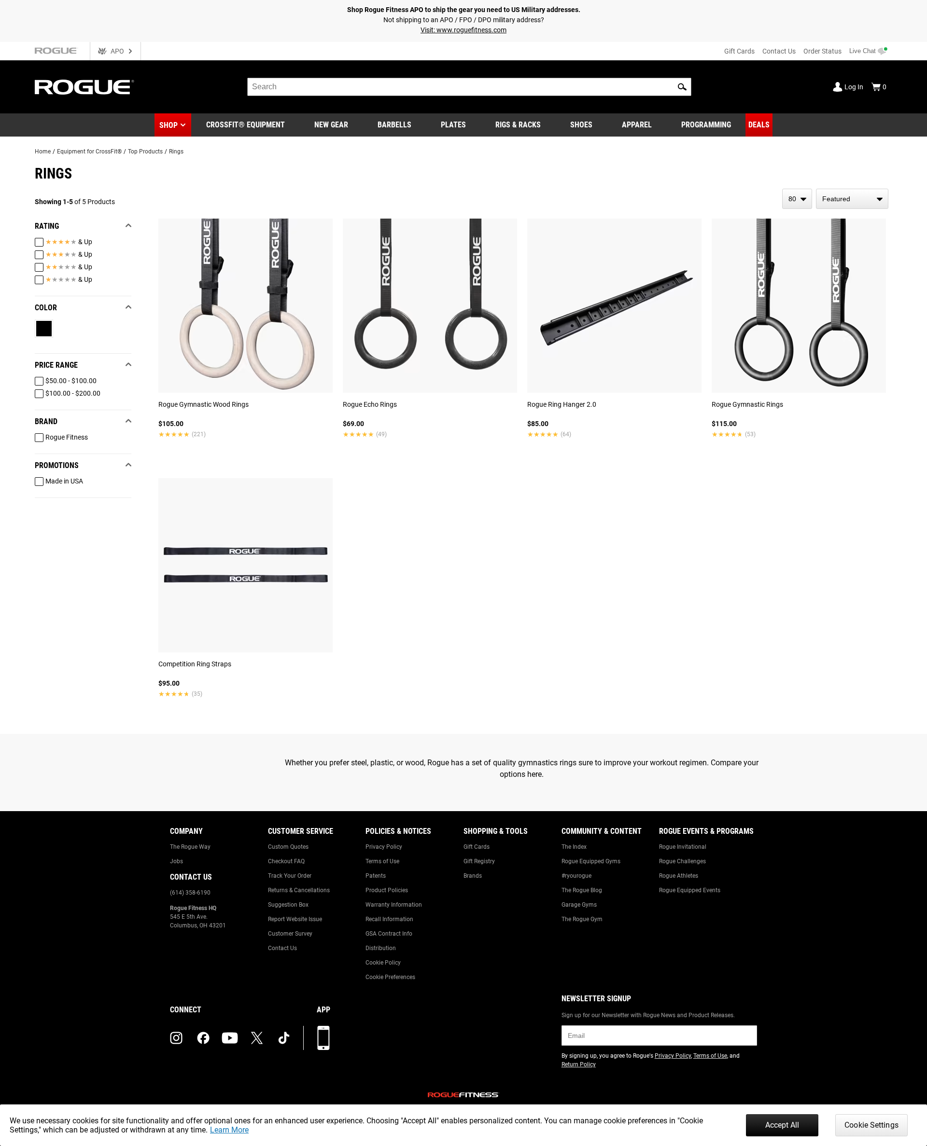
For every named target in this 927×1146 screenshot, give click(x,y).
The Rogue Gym (582, 919)
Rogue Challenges (682, 861)
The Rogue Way (190, 846)
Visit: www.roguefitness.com (463, 30)
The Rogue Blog (582, 890)
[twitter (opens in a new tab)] (257, 1038)
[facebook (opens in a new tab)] (203, 1038)
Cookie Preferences (390, 977)
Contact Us (779, 51)
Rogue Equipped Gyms (591, 861)
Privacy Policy (383, 846)
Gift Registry (479, 861)
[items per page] (797, 199)
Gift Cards (739, 51)
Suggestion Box (288, 904)
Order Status (822, 51)
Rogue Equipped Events (689, 890)
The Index (574, 846)
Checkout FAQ (286, 861)
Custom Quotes (288, 846)
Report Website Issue (295, 919)
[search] (469, 87)
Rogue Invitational (682, 846)
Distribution (380, 948)
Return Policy (579, 1064)
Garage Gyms (579, 904)
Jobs (176, 861)
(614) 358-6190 (190, 892)
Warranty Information (393, 904)
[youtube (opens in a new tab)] (230, 1038)
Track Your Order (289, 875)
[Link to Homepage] (84, 87)
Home (43, 151)
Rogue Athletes (678, 875)
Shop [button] (168, 125)
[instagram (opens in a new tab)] (176, 1038)
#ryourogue (576, 875)
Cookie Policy (383, 962)
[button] (682, 87)
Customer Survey (290, 933)
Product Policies (386, 890)
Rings (176, 151)
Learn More (229, 1129)
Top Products (145, 151)
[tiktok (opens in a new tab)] (284, 1038)
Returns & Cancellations (299, 890)
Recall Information (389, 919)
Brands (473, 875)
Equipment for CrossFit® (89, 151)
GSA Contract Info (388, 933)
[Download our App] (323, 1038)
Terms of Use (382, 861)
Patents (375, 875)
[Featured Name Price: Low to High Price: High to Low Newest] (852, 199)
